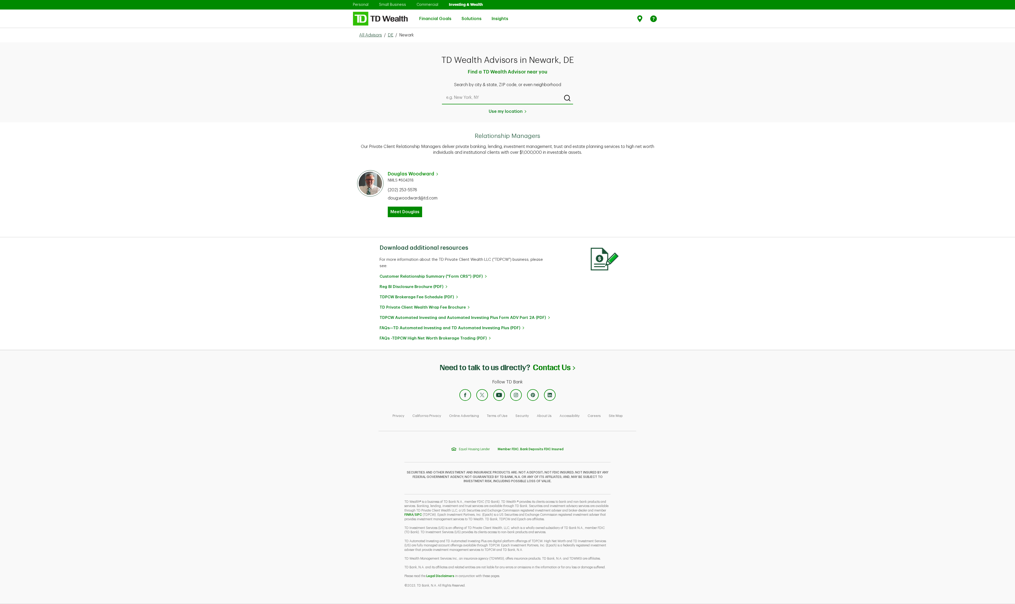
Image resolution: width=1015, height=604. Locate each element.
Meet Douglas (404, 212)
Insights (500, 16)
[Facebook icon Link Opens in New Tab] (465, 395)
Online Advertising (464, 415)
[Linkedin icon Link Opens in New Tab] (550, 395)
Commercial (427, 4)
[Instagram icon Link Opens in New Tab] (516, 395)
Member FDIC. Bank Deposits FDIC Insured (531, 449)
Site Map (616, 415)
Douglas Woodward (411, 173)
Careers (594, 415)
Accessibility (570, 415)
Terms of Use (497, 415)
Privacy (398, 415)
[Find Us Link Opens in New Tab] (640, 19)
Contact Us (554, 367)
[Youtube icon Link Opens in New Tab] (499, 395)
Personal (360, 4)
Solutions (472, 16)
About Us (544, 415)
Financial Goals (435, 16)
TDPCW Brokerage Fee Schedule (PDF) (417, 297)
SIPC (418, 514)
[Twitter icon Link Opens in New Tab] (482, 395)
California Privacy (426, 415)
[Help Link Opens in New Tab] (653, 19)
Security (522, 415)
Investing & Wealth (466, 4)
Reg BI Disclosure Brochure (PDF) (412, 287)
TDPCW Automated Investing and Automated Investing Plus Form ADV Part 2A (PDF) (463, 318)
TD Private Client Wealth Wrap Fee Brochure (423, 307)
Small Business (392, 4)
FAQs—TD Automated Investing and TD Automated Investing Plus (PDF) (450, 328)
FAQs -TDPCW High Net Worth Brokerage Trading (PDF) (433, 338)
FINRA (408, 514)
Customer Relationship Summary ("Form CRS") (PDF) (431, 276)
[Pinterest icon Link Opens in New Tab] (533, 395)
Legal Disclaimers (440, 576)
